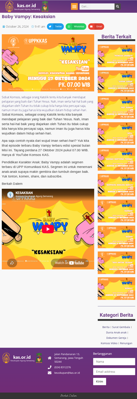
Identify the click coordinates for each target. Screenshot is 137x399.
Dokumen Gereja (116, 337)
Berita (106, 327)
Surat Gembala (121, 327)
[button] (74, 6)
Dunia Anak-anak (116, 332)
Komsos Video (109, 343)
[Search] (118, 6)
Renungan (126, 343)
